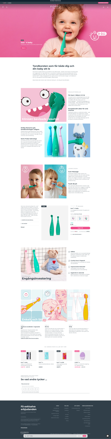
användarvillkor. (35, 424)
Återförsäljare (87, 416)
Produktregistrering (76, 408)
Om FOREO (87, 408)
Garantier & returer (55, 413)
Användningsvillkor (86, 418)
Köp (84, 435)
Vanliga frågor (56, 415)
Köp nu (23, 48)
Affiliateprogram (86, 410)
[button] (107, 436)
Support (78, 410)
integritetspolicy (27, 424)
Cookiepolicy (87, 426)
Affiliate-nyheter (87, 412)
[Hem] (55, 7)
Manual (22, 227)
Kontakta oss (56, 408)
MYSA (89, 414)
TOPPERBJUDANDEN (103, 2)
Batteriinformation (55, 417)
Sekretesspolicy (87, 420)
